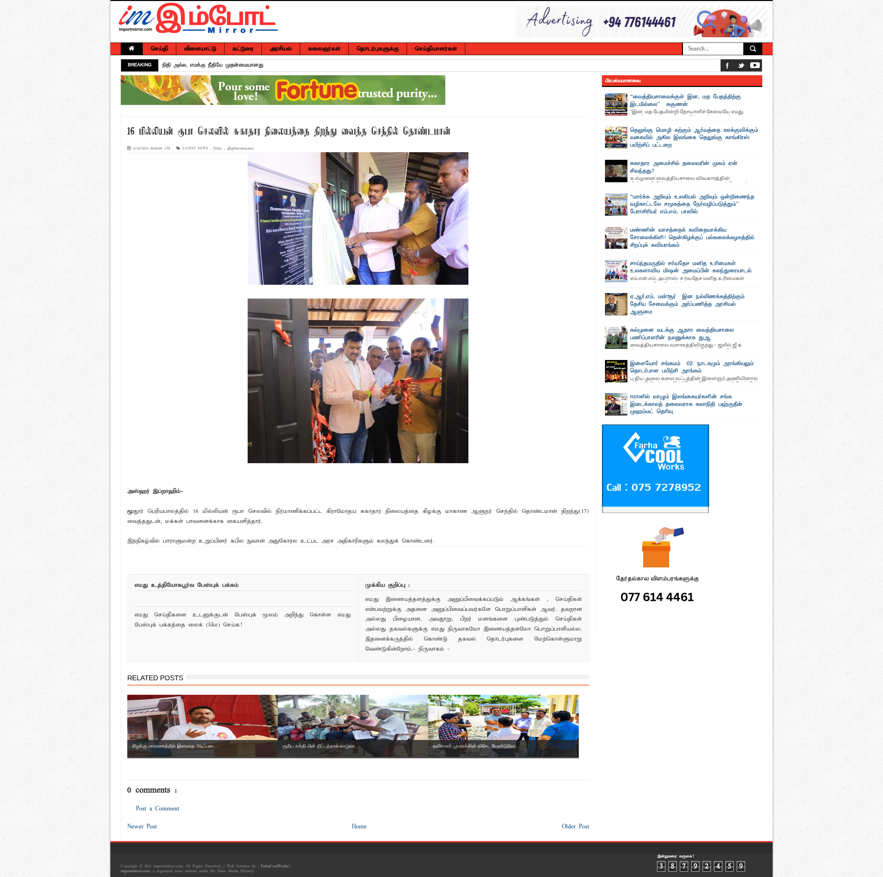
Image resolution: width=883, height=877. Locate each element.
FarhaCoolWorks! (275, 866)
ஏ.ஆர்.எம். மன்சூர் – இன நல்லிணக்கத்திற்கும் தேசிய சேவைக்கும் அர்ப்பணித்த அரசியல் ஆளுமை (687, 304)
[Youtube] (755, 66)
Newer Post (142, 826)
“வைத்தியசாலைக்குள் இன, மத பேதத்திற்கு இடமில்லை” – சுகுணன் (685, 101)
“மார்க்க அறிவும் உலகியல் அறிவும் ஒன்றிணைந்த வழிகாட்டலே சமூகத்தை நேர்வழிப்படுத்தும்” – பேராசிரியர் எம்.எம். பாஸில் (306, 65)
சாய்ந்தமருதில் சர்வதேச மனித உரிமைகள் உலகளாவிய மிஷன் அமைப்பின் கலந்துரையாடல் (691, 267)
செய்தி (159, 48)
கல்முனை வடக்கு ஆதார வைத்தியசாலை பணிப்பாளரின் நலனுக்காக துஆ (682, 334)
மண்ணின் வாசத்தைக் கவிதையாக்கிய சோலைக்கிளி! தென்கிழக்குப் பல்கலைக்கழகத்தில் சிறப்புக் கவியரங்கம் (692, 238)
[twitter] (741, 66)
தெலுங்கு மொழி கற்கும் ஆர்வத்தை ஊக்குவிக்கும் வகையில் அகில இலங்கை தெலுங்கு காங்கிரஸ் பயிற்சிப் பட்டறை (694, 138)
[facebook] (727, 66)
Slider (217, 148)
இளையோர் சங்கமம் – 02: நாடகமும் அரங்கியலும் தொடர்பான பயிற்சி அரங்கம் (692, 367)
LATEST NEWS (195, 148)
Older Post (575, 826)
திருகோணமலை (240, 148)
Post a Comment (157, 808)
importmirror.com (135, 871)
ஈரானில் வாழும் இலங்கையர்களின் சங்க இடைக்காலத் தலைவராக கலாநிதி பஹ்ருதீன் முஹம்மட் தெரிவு (686, 404)
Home (359, 826)
